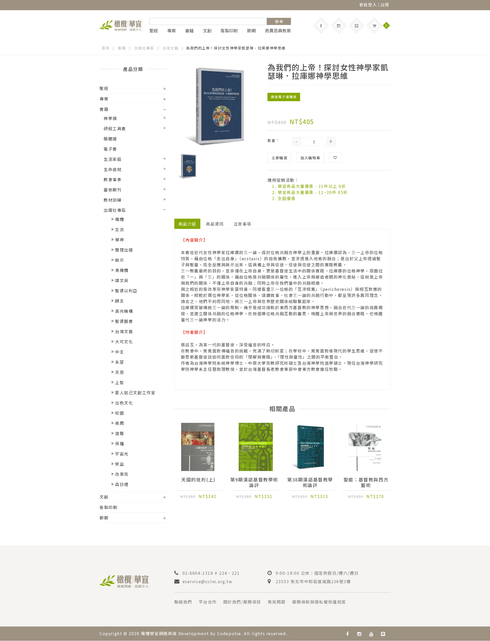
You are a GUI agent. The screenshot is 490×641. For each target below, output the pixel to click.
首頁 (105, 47)
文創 (207, 31)
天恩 (119, 372)
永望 (119, 362)
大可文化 (124, 341)
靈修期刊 (112, 190)
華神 (119, 240)
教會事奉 (112, 179)
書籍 (189, 31)
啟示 (119, 260)
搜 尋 (279, 21)
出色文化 (124, 403)
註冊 (385, 5)
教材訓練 (112, 200)
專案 (171, 31)
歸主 (119, 301)
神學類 (110, 118)
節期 (251, 31)
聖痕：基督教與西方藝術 (366, 482)
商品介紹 (187, 224)
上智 (119, 382)
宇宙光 (122, 454)
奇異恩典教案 (278, 31)
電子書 (110, 149)
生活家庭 (112, 159)
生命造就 (112, 169)
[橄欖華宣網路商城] (121, 25)
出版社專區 (144, 47)
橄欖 (119, 219)
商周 (119, 423)
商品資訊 (215, 224)
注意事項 (242, 224)
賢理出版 (124, 250)
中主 (119, 352)
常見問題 (277, 602)
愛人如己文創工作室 (135, 392)
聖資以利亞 (126, 290)
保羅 (119, 443)
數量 (273, 140)
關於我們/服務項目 (242, 602)
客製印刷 (229, 31)
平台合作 (208, 602)
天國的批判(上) (198, 480)
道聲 (119, 433)
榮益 (119, 464)
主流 (119, 229)
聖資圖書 (124, 321)
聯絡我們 (183, 602)
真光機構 (124, 311)
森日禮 (122, 484)
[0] (374, 25)
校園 (119, 413)
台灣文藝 (170, 47)
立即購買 (279, 157)
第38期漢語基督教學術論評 (310, 482)
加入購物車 (310, 157)
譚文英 (122, 280)
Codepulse (229, 633)
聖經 (153, 31)
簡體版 (110, 139)
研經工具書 (115, 128)
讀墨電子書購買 (284, 96)
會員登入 (368, 5)
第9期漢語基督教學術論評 (254, 482)
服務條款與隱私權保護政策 (319, 602)
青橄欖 (122, 270)
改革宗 (122, 474)
